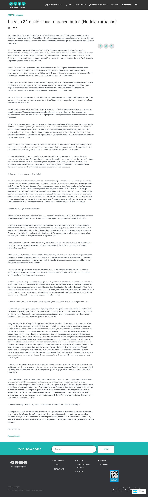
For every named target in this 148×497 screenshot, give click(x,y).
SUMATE (80, 472)
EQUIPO (80, 460)
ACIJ (10, 15)
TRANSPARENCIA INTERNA (83, 466)
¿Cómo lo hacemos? (76, 5)
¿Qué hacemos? (53, 5)
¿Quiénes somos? (97, 5)
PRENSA (114, 5)
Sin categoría (18, 15)
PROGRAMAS (59, 460)
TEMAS (56, 465)
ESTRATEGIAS (59, 469)
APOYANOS (127, 5)
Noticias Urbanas (14, 436)
